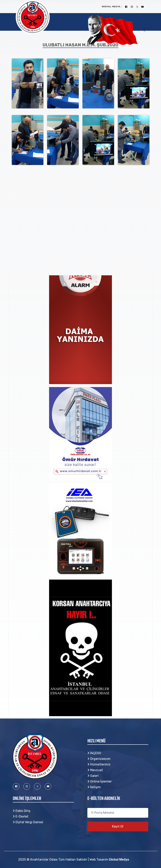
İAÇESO (95, 753)
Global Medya (119, 859)
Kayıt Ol (117, 826)
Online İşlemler (100, 781)
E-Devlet (21, 816)
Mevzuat (96, 770)
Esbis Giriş (22, 811)
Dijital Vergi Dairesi (29, 822)
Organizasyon (100, 759)
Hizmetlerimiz (100, 764)
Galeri (94, 776)
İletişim (95, 787)
